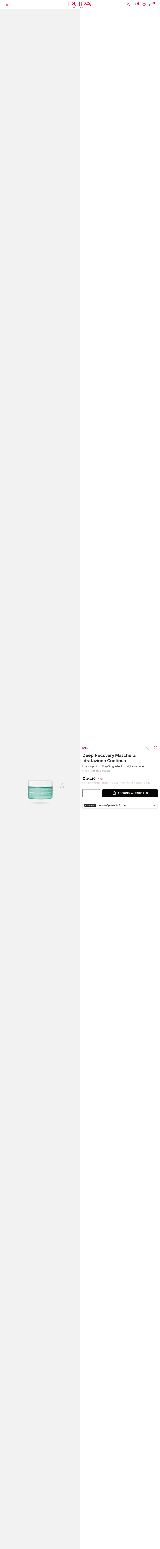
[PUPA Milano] (79, 4)
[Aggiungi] (97, 793)
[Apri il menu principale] (7, 5)
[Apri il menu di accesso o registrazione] (136, 5)
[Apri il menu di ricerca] (129, 5)
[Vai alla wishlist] (144, 5)
